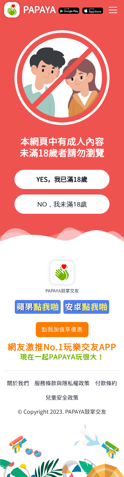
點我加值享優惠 (62, 329)
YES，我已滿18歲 (62, 179)
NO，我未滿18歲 (62, 204)
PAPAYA (39, 9)
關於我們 (18, 383)
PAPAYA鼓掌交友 (62, 291)
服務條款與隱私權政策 (62, 383)
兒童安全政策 (62, 397)
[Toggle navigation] (113, 10)
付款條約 (106, 383)
